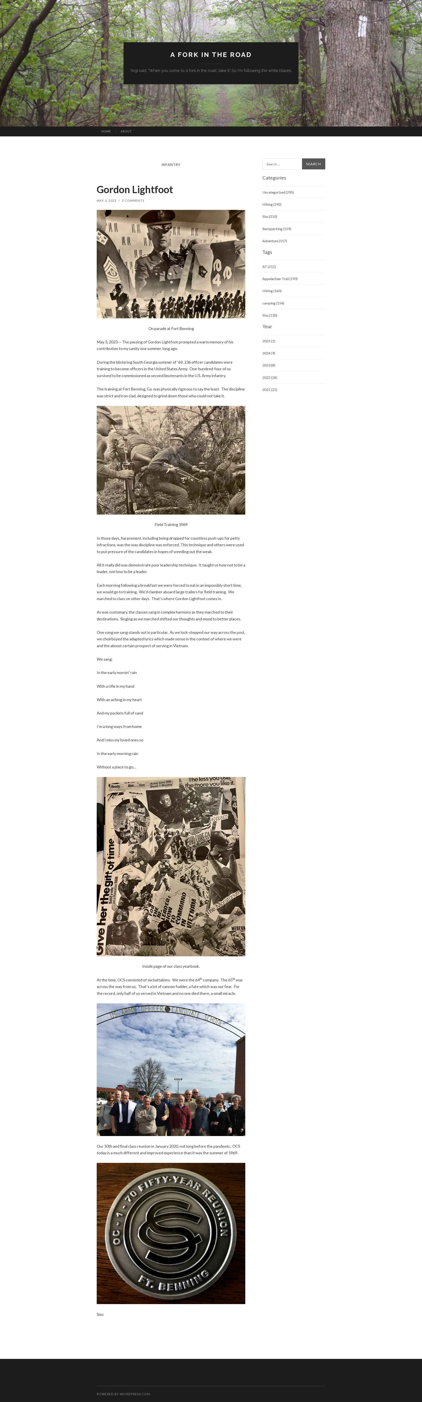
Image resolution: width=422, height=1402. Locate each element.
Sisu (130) (269, 315)
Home (106, 131)
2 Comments (133, 200)
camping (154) (273, 303)
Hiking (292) (272, 204)
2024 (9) (268, 353)
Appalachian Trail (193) (280, 279)
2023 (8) (268, 365)
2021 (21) (269, 389)
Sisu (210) (269, 216)
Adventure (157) (274, 241)
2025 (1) (268, 341)
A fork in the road (211, 55)
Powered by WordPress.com (123, 1394)
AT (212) (269, 266)
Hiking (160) (272, 291)
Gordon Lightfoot (135, 189)
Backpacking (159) (276, 229)
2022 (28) (269, 377)
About (126, 131)
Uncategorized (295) (278, 192)
